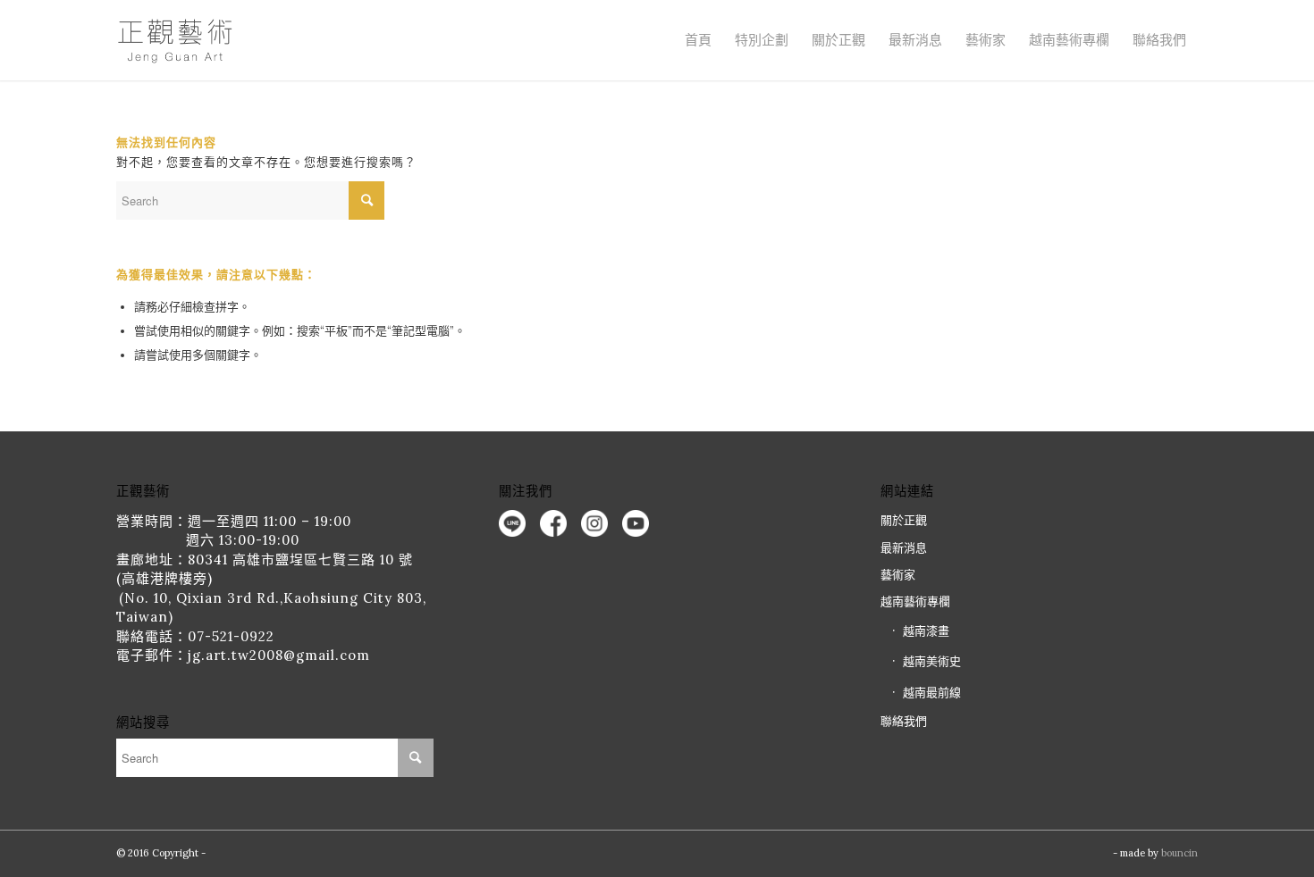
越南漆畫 (926, 631)
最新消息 (915, 39)
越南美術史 (932, 661)
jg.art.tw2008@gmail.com (279, 655)
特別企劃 (761, 39)
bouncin (1179, 853)
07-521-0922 (231, 636)
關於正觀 (903, 520)
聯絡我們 (1159, 39)
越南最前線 (932, 692)
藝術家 (985, 39)
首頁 (698, 39)
